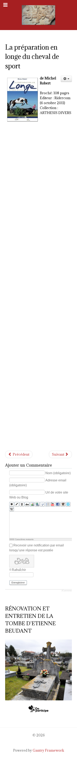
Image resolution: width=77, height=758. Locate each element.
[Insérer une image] (32, 504)
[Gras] (11, 504)
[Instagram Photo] (63, 504)
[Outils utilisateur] (66, 79)
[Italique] (16, 504)
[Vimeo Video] (68, 504)
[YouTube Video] (52, 504)
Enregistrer (18, 582)
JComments (66, 591)
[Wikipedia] (11, 509)
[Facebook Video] (57, 504)
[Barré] (27, 504)
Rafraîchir (19, 570)
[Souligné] (22, 504)
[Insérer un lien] (37, 504)
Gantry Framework (48, 750)
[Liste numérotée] (47, 504)
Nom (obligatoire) (58, 473)
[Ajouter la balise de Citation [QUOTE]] (42, 504)
